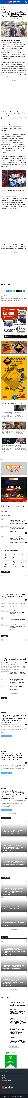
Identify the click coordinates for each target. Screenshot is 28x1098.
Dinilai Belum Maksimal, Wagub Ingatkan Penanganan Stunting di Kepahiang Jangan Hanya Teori (7, 509)
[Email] (17, 291)
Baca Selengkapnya (7, 735)
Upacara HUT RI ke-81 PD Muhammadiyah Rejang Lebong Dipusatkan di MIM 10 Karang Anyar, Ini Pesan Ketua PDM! (18, 1040)
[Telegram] (23, 291)
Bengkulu (9, 77)
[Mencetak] (20, 291)
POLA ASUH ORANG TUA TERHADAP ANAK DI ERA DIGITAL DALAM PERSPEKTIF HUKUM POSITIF (13, 831)
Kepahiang (8, 7)
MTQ (3, 50)
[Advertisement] (14, 95)
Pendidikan (12, 1018)
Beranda (3, 7)
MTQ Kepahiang (9, 284)
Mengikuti (14, 554)
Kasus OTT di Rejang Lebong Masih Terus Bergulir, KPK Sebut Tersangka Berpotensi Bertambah (13, 922)
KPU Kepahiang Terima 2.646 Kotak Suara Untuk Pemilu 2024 (21, 508)
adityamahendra (11, 18)
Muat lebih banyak (13, 545)
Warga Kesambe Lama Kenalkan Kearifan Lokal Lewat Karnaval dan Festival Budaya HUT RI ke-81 (17, 520)
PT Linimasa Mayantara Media (12, 1095)
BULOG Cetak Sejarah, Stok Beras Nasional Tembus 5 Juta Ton (12, 907)
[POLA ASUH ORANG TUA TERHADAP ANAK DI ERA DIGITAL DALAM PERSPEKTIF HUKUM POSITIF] (14, 828)
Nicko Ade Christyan (14, 523)
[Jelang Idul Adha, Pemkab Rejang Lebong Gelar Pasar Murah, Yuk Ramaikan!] (5, 612)
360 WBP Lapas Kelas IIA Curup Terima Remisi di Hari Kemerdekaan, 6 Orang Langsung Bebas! (18, 1031)
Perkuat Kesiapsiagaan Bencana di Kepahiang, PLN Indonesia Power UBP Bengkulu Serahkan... (17, 688)
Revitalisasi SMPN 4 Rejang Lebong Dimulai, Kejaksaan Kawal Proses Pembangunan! (17, 1004)
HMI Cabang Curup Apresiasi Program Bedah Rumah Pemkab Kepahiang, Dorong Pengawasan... (17, 681)
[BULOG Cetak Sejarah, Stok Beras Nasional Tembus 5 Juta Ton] (14, 904)
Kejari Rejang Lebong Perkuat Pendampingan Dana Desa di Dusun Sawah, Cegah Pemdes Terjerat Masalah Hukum (14, 950)
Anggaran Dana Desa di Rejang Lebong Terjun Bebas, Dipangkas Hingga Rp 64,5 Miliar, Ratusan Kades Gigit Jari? (14, 966)
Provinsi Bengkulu (18, 50)
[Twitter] (10, 291)
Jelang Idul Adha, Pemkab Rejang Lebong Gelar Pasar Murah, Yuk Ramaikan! (17, 612)
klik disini (6, 302)
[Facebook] (7, 291)
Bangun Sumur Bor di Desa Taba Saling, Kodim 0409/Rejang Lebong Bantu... (18, 674)
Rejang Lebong (13, 1009)
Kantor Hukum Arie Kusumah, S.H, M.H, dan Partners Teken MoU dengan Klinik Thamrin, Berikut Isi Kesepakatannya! (14, 863)
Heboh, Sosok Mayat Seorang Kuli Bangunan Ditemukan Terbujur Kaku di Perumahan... (18, 626)
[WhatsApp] (14, 291)
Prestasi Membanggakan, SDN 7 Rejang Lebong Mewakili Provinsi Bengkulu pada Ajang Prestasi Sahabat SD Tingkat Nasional (18, 1022)
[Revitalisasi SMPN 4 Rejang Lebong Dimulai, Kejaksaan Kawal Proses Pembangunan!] (5, 1003)
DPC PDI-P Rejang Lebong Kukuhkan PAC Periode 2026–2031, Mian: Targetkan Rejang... (13, 596)
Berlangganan (22, 561)
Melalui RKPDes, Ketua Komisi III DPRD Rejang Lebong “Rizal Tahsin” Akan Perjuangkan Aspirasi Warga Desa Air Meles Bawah (13, 981)
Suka (5, 554)
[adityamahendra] (2, 19)
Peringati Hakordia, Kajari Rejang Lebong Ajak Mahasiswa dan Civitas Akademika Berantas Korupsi (13, 847)
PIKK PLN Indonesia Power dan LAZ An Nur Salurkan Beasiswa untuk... (13, 660)
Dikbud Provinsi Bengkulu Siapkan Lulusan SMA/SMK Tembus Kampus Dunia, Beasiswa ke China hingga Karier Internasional (13, 793)
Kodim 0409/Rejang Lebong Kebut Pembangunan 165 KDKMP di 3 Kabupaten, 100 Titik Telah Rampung (17, 1013)
